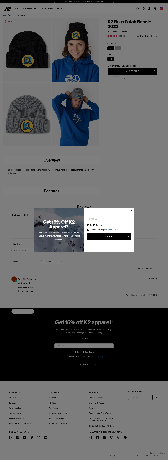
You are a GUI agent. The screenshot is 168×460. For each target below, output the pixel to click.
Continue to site (109, 244)
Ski (91, 225)
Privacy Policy (112, 230)
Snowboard (99, 225)
